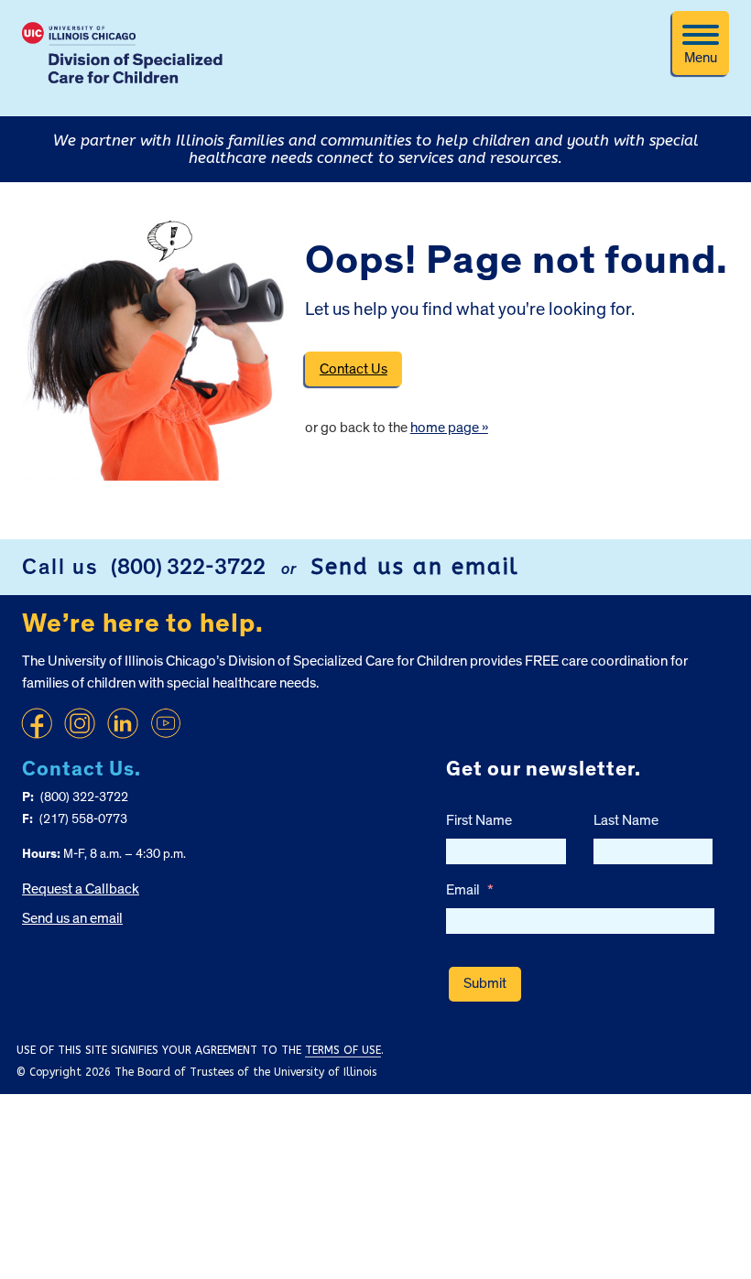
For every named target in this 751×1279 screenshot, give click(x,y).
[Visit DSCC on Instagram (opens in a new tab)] (79, 723)
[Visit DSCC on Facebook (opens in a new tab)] (36, 723)
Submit (484, 983)
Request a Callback (80, 889)
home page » (449, 427)
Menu (700, 57)
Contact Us (353, 369)
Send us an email (414, 567)
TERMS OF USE (343, 1050)
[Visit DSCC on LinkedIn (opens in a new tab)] (122, 723)
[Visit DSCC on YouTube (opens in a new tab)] (165, 723)
